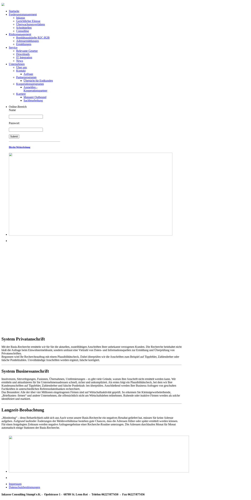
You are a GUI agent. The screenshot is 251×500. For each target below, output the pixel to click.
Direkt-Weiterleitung (19, 147)
